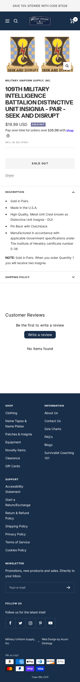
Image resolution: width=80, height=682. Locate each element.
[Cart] (72, 21)
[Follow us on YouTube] (50, 623)
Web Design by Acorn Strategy (55, 641)
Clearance (12, 458)
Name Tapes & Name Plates (16, 423)
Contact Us (52, 421)
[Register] (68, 587)
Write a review (40, 334)
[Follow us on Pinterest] (40, 623)
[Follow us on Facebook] (10, 623)
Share (9, 175)
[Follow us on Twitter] (20, 623)
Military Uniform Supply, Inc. (28, 80)
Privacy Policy (15, 534)
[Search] (16, 21)
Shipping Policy (17, 277)
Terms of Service (17, 542)
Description (14, 192)
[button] (40, 677)
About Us (51, 413)
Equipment (13, 442)
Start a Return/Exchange (17, 502)
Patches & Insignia (18, 434)
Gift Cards (12, 466)
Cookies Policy (15, 550)
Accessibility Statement (14, 489)
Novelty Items (15, 450)
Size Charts (52, 429)
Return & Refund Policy (17, 515)
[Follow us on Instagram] (30, 623)
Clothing (11, 413)
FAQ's (48, 437)
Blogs (48, 445)
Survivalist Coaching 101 (59, 455)
